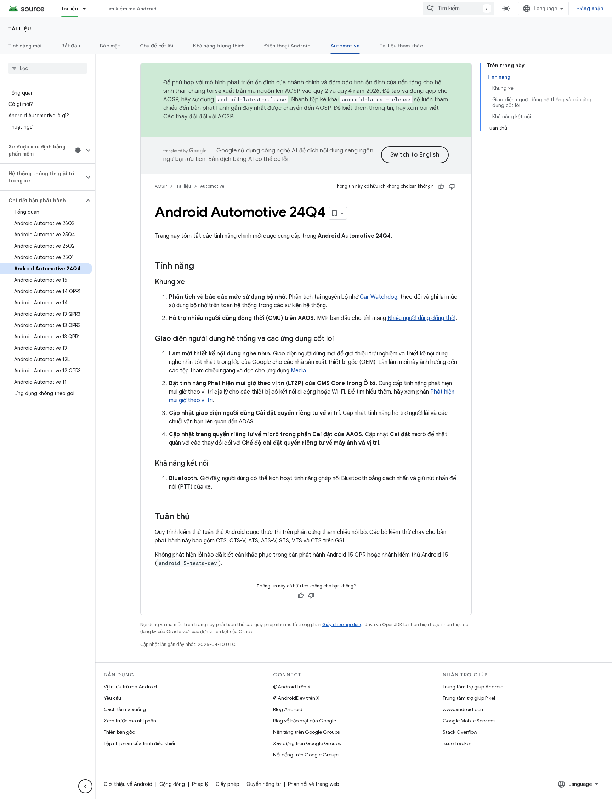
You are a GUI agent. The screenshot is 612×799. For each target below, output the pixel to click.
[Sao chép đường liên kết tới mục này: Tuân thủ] (197, 517)
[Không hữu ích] (452, 186)
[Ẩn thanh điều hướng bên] (85, 786)
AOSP (161, 186)
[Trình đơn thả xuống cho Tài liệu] (87, 8)
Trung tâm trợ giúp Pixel (469, 698)
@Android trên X (292, 686)
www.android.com (464, 709)
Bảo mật (110, 46)
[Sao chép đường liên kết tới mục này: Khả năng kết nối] (216, 464)
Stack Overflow (460, 732)
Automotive (345, 46)
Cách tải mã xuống (125, 709)
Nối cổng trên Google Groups (306, 755)
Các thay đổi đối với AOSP (198, 116)
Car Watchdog (378, 296)
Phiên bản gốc (119, 732)
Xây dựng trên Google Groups (307, 743)
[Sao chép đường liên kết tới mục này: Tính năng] (201, 266)
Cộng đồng (172, 784)
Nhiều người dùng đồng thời (421, 318)
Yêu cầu (112, 698)
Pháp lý (200, 784)
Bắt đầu (70, 46)
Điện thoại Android (287, 46)
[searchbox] (47, 68)
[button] (42, 150)
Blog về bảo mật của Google (304, 721)
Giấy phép (227, 784)
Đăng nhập (590, 8)
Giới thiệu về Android (128, 784)
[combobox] (458, 8)
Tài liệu (69, 8)
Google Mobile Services (469, 721)
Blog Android (287, 709)
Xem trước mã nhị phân (130, 721)
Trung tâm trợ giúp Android (473, 686)
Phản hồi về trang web (313, 784)
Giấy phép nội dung (342, 624)
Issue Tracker (457, 743)
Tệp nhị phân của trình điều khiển (140, 743)
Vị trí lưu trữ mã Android (130, 686)
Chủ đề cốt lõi (157, 46)
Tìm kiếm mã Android (131, 8)
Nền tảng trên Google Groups (306, 732)
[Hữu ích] (441, 186)
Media (298, 370)
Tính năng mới (24, 46)
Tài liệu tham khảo (401, 46)
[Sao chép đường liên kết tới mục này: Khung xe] (192, 282)
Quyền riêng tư (263, 784)
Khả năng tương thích (218, 46)
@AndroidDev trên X (296, 698)
